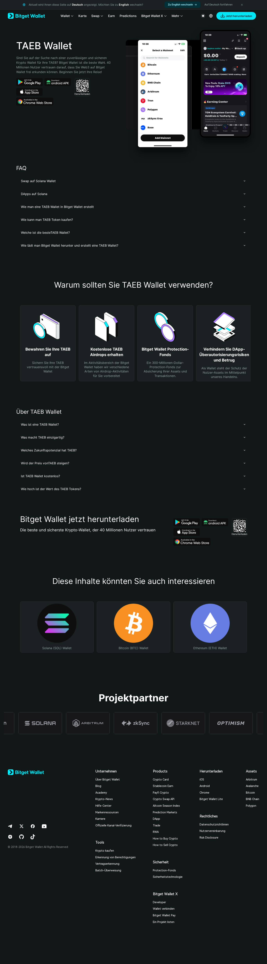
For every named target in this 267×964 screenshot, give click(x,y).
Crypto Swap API (163, 799)
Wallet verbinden (164, 908)
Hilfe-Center (103, 805)
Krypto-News (104, 799)
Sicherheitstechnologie (168, 876)
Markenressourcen (107, 812)
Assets (251, 771)
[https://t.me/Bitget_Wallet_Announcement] (10, 826)
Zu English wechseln (180, 4)
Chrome (204, 792)
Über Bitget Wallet (107, 779)
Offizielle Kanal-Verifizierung (113, 825)
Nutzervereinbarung (212, 830)
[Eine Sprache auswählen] (211, 15)
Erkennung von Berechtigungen (115, 857)
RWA (156, 831)
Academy (101, 792)
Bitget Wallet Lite (211, 799)
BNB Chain (252, 799)
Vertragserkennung (107, 863)
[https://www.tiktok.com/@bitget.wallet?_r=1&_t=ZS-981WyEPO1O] (32, 836)
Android (205, 786)
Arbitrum (251, 779)
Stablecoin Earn (163, 786)
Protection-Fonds (164, 870)
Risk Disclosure (209, 837)
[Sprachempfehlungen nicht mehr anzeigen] (242, 4)
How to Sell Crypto (165, 845)
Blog (98, 786)
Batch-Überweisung (108, 870)
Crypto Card (161, 779)
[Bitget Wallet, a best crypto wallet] (26, 16)
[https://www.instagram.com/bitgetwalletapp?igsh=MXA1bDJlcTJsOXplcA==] (10, 836)
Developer (159, 902)
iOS (202, 779)
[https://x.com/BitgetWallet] (21, 826)
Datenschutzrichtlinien (214, 824)
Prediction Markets (165, 812)
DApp (156, 818)
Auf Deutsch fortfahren (218, 4)
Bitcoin (250, 792)
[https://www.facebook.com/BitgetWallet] (32, 826)
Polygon (251, 805)
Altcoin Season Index (166, 805)
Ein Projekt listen (163, 922)
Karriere (100, 818)
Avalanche (252, 786)
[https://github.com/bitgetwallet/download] (21, 836)
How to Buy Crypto (165, 838)
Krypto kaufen (104, 850)
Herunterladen (211, 771)
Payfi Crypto (161, 792)
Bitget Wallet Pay (164, 915)
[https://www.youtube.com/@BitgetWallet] (44, 826)
